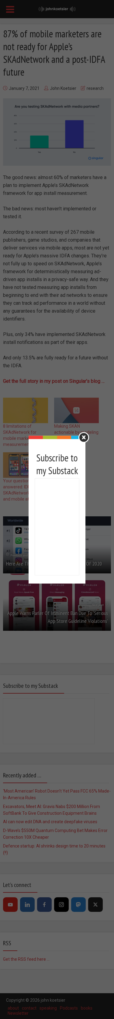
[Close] (83, 437)
